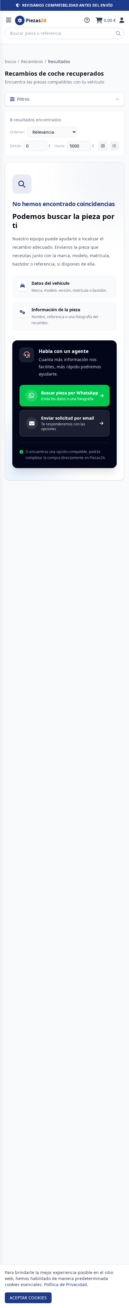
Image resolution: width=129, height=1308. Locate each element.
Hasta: (59, 146)
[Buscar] (118, 33)
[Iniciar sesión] (121, 20)
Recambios (32, 61)
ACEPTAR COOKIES (28, 1297)
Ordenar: (17, 132)
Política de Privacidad (65, 1284)
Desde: (16, 146)
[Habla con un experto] (87, 20)
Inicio (10, 61)
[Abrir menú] (9, 20)
